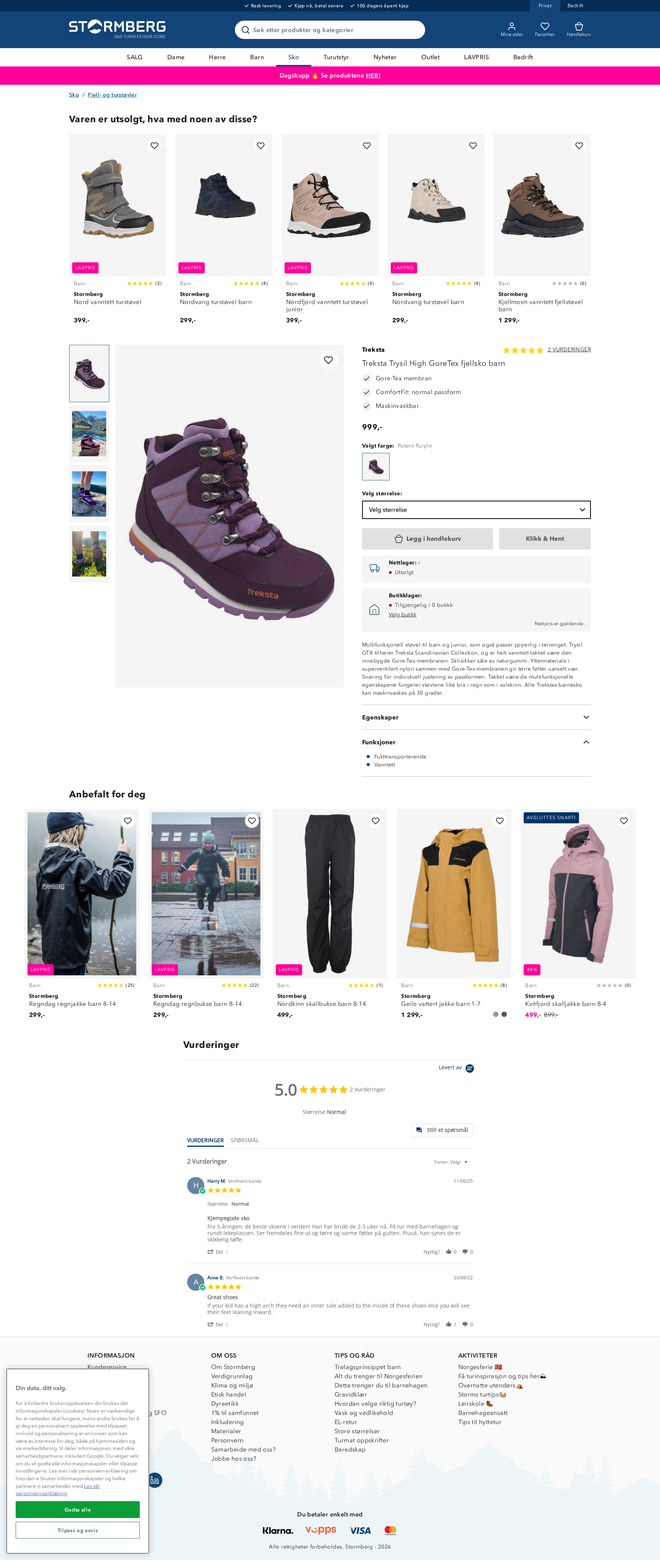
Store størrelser (357, 1431)
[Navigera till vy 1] (89, 373)
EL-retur (346, 1422)
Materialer (226, 1431)
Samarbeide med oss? (243, 1449)
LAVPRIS (476, 57)
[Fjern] (414, 29)
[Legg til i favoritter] (154, 146)
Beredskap (350, 1449)
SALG (135, 57)
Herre (217, 57)
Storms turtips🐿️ (482, 1394)
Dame (176, 57)
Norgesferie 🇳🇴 (480, 1367)
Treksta (373, 349)
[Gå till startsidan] (118, 29)
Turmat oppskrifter (362, 1440)
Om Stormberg (233, 1367)
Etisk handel (228, 1394)
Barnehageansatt (483, 1412)
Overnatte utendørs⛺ (491, 1385)
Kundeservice (107, 1367)
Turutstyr (336, 57)
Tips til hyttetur (480, 1422)
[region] (77, 1461)
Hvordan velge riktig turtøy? (375, 1403)
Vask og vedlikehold (364, 1412)
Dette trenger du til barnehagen (381, 1385)
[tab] (442, 1130)
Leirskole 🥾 (476, 1403)
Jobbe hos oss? (234, 1458)
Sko (293, 57)
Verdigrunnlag (232, 1376)
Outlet (430, 57)
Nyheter (385, 57)
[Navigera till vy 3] (89, 493)
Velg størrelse (388, 509)
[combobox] (452, 1162)
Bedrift (523, 57)
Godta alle (78, 1510)
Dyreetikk (225, 1403)
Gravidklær (351, 1394)
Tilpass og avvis (78, 1530)
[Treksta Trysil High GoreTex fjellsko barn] (376, 466)
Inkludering (227, 1422)
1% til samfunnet (235, 1412)
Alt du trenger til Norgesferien (378, 1376)
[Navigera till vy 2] (89, 433)
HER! (373, 75)
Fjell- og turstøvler (112, 95)
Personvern (227, 1440)
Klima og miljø (232, 1385)
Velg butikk (402, 614)
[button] (219, 1251)
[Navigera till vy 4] (89, 554)
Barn (257, 57)
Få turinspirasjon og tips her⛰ (502, 1376)
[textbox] (471, 1165)
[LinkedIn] (154, 1480)
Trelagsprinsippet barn (368, 1367)
